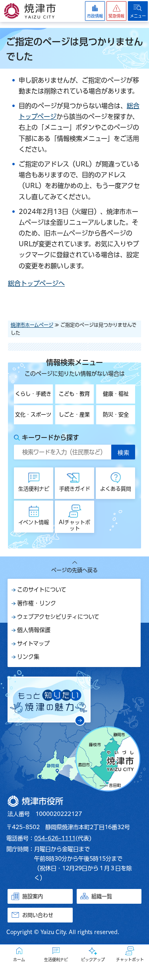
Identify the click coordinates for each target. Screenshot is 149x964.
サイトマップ (33, 643)
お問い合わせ (37, 915)
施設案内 (32, 896)
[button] (116, 11)
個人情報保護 (33, 630)
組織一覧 (101, 896)
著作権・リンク (36, 603)
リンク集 (28, 656)
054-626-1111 (54, 838)
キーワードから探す (50, 437)
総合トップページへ (36, 283)
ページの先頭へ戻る (74, 570)
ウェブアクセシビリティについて (58, 617)
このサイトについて (41, 589)
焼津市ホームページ (32, 325)
